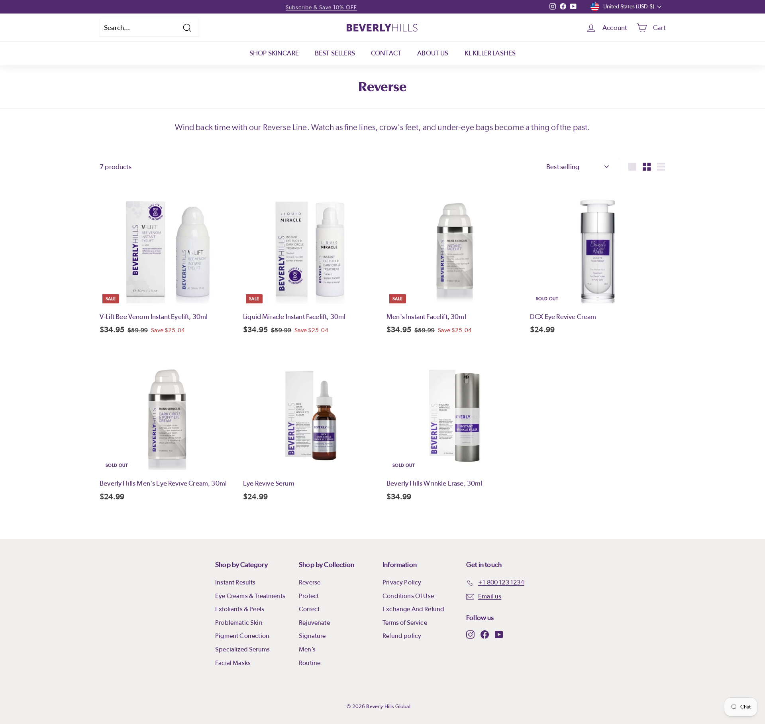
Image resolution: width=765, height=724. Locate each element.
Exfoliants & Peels (239, 609)
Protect (309, 596)
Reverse (309, 582)
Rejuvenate (314, 623)
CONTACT (386, 53)
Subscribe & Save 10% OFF (321, 7)
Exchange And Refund (413, 609)
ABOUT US (432, 53)
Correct (309, 609)
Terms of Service (404, 623)
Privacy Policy (401, 582)
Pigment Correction (242, 636)
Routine (309, 663)
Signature (312, 636)
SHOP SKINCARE (274, 53)
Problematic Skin (239, 623)
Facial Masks (233, 663)
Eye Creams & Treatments (250, 596)
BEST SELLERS (335, 53)
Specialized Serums (242, 649)
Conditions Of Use (408, 596)
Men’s (307, 649)
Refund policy (401, 636)
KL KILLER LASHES (490, 53)
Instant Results (235, 582)
